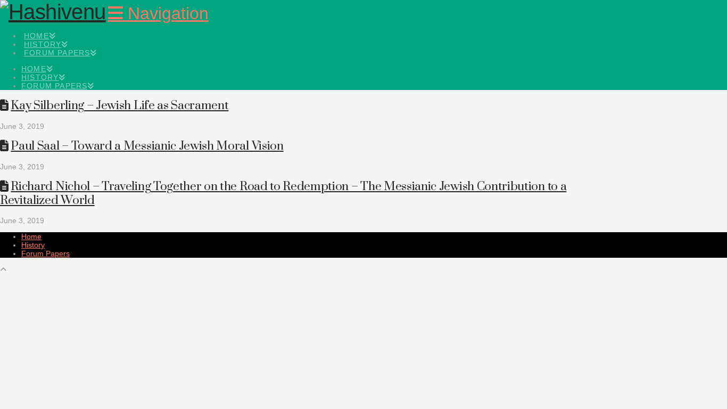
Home (31, 236)
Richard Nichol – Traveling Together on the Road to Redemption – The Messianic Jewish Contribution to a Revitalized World (283, 193)
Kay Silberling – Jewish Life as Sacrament (119, 105)
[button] (158, 13)
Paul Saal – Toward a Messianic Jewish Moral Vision (147, 146)
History (33, 245)
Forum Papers (45, 253)
